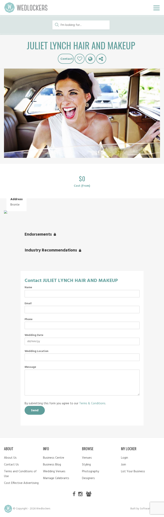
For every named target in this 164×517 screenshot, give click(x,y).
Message (30, 367)
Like (80, 59)
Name (28, 287)
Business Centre (53, 457)
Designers (88, 478)
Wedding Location (36, 351)
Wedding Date (34, 335)
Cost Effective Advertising (21, 483)
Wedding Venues (54, 471)
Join (123, 464)
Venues (87, 457)
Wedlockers (26, 7)
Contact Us (11, 464)
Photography (90, 471)
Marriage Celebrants (56, 478)
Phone (28, 319)
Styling (86, 464)
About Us (10, 457)
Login (124, 457)
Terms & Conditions (92, 403)
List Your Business (133, 471)
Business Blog (52, 464)
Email (28, 303)
